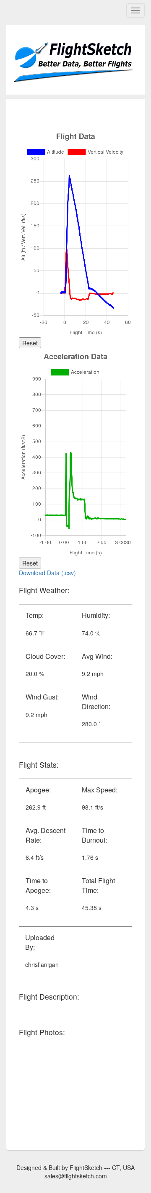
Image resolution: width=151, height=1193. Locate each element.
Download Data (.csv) (47, 572)
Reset (30, 343)
